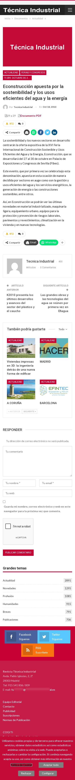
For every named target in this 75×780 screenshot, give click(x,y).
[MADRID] (54, 348)
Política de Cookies (21, 764)
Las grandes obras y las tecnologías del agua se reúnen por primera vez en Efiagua (54, 303)
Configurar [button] (48, 773)
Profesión (8, 596)
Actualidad (11, 72)
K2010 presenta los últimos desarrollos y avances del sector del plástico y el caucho (20, 303)
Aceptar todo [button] (51, 764)
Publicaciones (10, 619)
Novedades (9, 588)
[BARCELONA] (54, 389)
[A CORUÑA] (21, 389)
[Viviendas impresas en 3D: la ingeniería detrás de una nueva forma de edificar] (21, 348)
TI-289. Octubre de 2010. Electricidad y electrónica (18, 78)
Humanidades (10, 603)
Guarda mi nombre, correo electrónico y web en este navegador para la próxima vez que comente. (37, 509)
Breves (7, 611)
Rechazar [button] (26, 773)
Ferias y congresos (33, 72)
